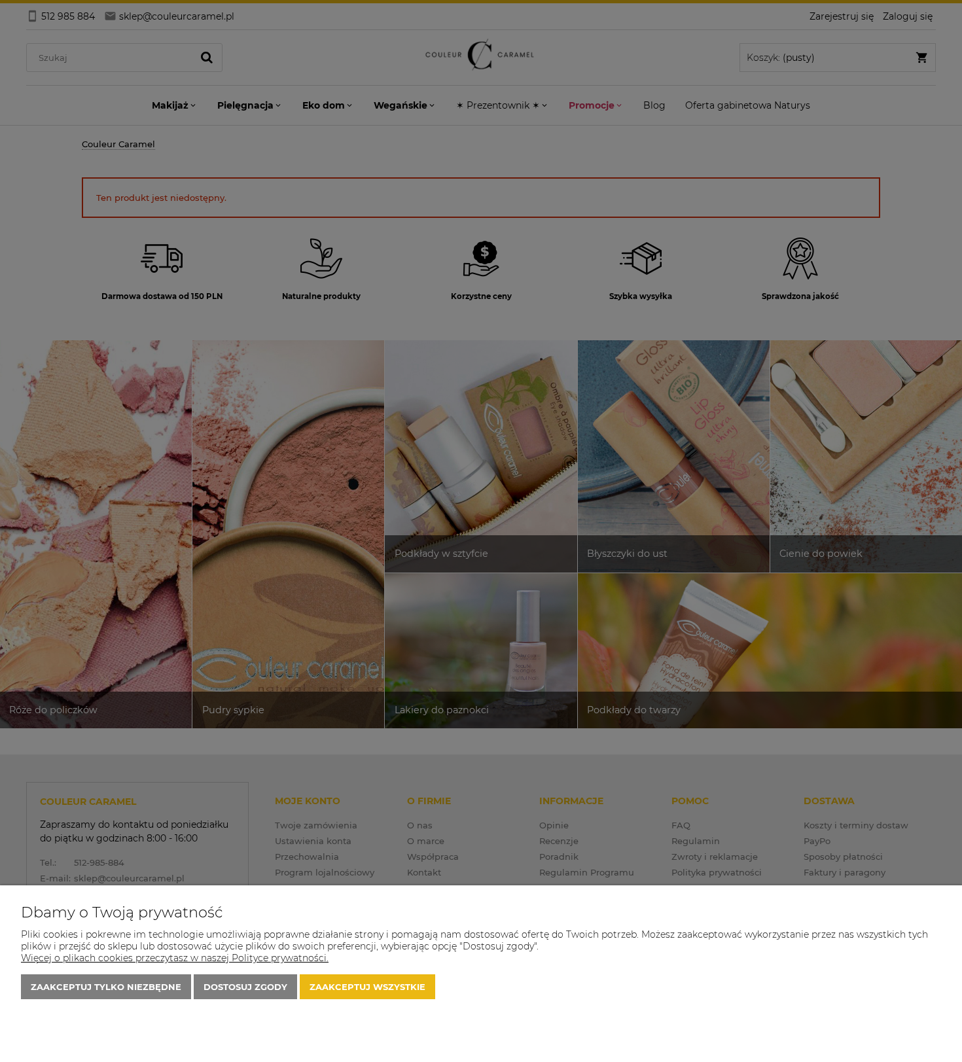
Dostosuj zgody (245, 987)
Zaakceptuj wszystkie (367, 987)
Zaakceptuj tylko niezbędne (106, 987)
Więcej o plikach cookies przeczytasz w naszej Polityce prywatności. (175, 958)
